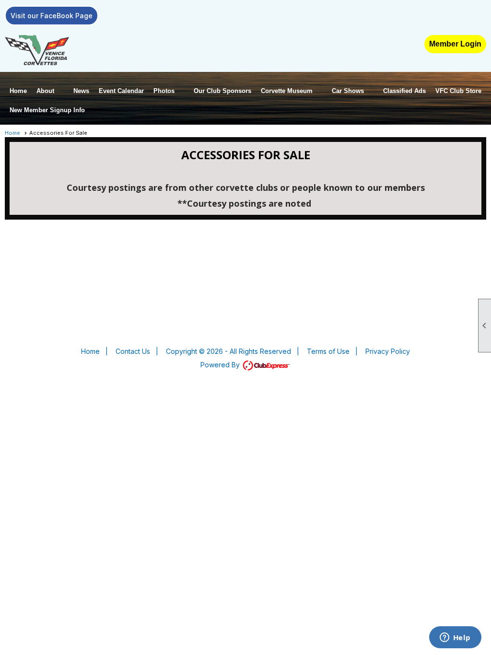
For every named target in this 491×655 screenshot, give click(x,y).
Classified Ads (404, 90)
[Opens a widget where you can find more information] (455, 638)
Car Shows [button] (348, 90)
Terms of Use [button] (328, 351)
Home (18, 90)
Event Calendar (121, 90)
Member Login (455, 44)
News (81, 90)
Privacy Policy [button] (387, 351)
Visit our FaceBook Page (52, 16)
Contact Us (133, 351)
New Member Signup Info (47, 110)
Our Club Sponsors (222, 90)
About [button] (45, 90)
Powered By (221, 365)
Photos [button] (164, 90)
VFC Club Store (458, 90)
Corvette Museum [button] (287, 90)
